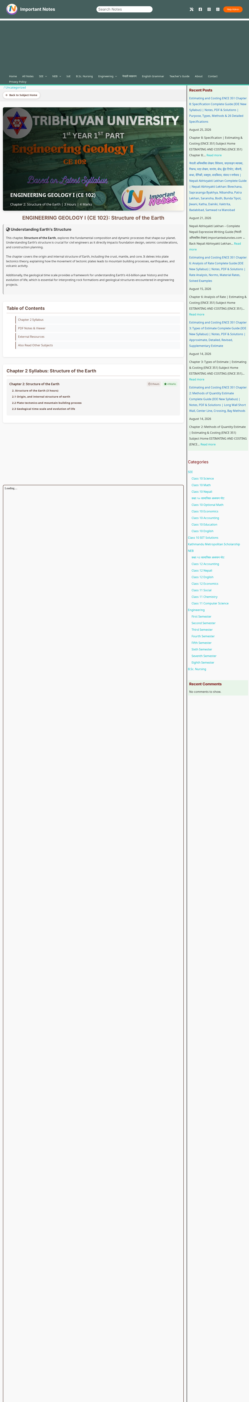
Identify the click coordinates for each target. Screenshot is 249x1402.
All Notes (28, 76)
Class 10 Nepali (202, 492)
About (199, 76)
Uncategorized (15, 87)
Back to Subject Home (23, 95)
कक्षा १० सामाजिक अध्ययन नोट (208, 498)
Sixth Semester (202, 649)
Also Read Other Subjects (35, 345)
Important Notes (37, 9)
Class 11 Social (201, 590)
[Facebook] (200, 9)
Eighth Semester (203, 662)
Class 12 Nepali (202, 570)
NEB (55, 76)
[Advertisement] (124, 46)
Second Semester (204, 623)
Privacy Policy (17, 81)
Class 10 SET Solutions (203, 538)
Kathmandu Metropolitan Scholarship (214, 544)
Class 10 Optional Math (207, 505)
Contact (212, 76)
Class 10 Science (203, 478)
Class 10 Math (201, 485)
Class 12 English (202, 577)
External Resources (31, 337)
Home (13, 76)
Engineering (105, 76)
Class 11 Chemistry (204, 597)
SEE (41, 76)
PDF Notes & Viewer (32, 328)
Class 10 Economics (205, 511)
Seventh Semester (204, 656)
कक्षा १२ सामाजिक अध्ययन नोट (208, 557)
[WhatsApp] (218, 9)
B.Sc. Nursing (84, 76)
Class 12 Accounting (205, 564)
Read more (214, 155)
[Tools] (191, 9)
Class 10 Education (204, 524)
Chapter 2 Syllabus (31, 320)
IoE (69, 76)
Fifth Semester (202, 643)
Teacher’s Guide (179, 76)
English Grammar (153, 76)
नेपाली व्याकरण (129, 76)
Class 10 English (202, 531)
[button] (233, 9)
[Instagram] (209, 9)
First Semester (201, 616)
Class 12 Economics (205, 584)
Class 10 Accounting (205, 518)
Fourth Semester (203, 636)
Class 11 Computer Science (210, 603)
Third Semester (202, 630)
